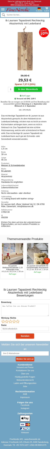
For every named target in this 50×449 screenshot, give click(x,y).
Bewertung (6, 302)
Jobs (25, 386)
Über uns (25, 374)
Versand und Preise (25, 367)
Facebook (25, 405)
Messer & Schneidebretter (13, 165)
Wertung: (8, 318)
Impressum (25, 397)
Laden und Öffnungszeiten (25, 383)
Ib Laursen (6, 171)
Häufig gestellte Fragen (25, 377)
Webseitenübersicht (25, 380)
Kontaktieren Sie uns (25, 370)
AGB (25, 394)
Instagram (25, 408)
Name (4, 325)
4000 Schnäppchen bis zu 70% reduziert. (25, 5)
